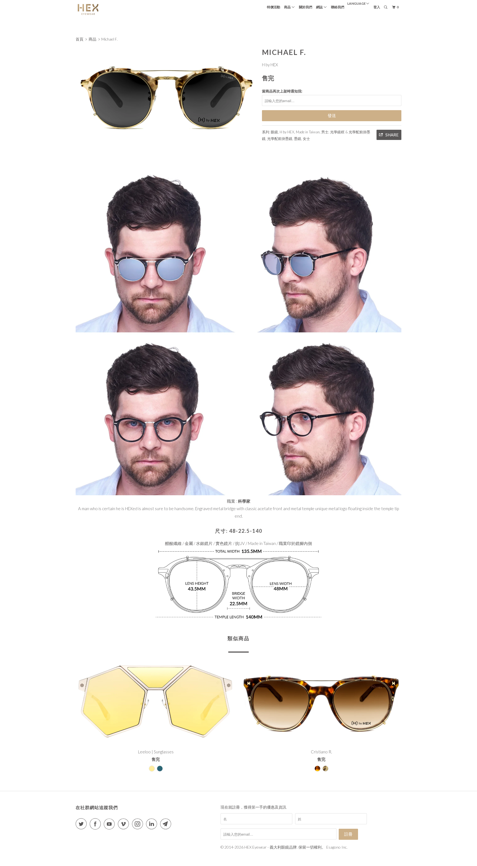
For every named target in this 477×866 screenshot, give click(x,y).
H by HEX (270, 64)
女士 (306, 138)
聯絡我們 (337, 7)
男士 (324, 132)
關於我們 (305, 7)
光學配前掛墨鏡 (279, 138)
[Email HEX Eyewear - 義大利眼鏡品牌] (166, 824)
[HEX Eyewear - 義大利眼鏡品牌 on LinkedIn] (152, 824)
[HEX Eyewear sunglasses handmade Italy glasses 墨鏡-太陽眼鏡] (166, 94)
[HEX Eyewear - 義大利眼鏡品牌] (104, 9)
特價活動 (273, 7)
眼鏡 (274, 132)
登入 (376, 7)
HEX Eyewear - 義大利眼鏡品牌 (270, 847)
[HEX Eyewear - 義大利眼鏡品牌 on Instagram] (138, 824)
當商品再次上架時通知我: (282, 91)
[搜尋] (386, 7)
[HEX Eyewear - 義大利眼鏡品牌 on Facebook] (96, 824)
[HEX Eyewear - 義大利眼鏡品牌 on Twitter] (82, 824)
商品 (288, 7)
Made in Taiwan (308, 132)
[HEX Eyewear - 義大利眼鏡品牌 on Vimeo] (124, 824)
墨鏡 (297, 138)
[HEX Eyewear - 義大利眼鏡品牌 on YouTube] (110, 824)
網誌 (320, 7)
